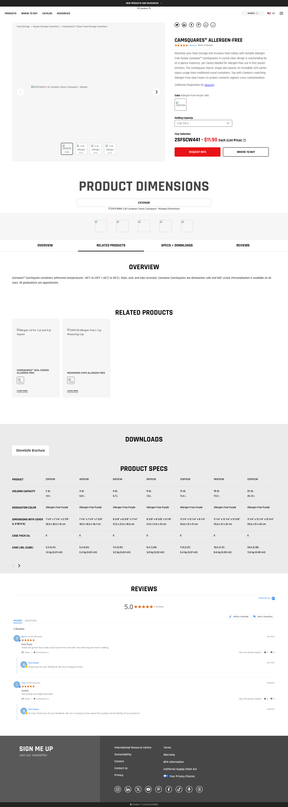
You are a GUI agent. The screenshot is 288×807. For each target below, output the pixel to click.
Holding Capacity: (184, 118)
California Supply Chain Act (180, 769)
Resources (63, 13)
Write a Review (205, 45)
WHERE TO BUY (246, 152)
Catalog (47, 13)
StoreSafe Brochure (30, 450)
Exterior (144, 203)
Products (10, 13)
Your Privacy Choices (182, 776)
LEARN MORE (22, 391)
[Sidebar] (281, 13)
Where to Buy (29, 13)
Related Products (111, 245)
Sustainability (122, 754)
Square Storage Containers (46, 26)
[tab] (238, 616)
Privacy (118, 775)
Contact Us (121, 768)
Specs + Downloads (177, 245)
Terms (167, 748)
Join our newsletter (33, 755)
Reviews (243, 245)
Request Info (197, 152)
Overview (45, 245)
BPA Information (174, 762)
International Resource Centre (132, 748)
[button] (27, 652)
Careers (119, 761)
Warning (209, 85)
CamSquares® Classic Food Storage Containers (84, 26)
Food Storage (23, 26)
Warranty (169, 755)
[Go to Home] (144, 13)
